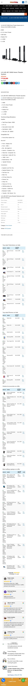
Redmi (7, 8)
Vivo (12, 11)
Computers (22, 5)
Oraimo (16, 11)
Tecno (3, 8)
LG (1, 98)
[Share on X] (7, 83)
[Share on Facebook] (4, 83)
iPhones (17, 8)
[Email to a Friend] (11, 83)
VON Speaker (7, 228)
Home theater (9, 5)
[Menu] (2, 2)
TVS (4, 5)
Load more (14, 643)
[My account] (23, 2)
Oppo (24, 8)
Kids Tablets (22, 11)
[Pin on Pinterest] (14, 83)
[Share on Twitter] (9, 83)
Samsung (12, 8)
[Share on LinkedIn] (16, 83)
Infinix (4, 11)
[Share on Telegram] (19, 83)
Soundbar (15, 5)
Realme (9, 11)
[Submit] (25, 14)
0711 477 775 (18, 675)
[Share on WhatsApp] (2, 83)
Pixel (21, 8)
